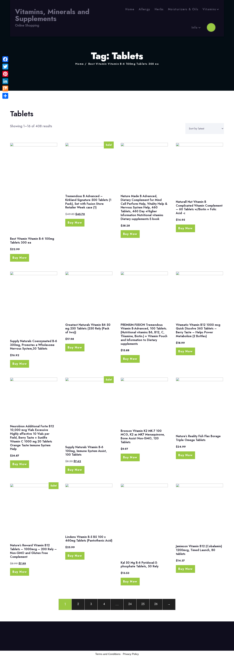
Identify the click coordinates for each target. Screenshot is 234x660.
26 (156, 604)
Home (129, 9)
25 (143, 604)
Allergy (144, 9)
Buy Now (19, 258)
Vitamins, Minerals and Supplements (52, 15)
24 (130, 604)
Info (195, 27)
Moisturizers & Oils (183, 9)
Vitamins (209, 9)
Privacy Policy (131, 654)
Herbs (159, 9)
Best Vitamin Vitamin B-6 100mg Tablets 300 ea (123, 64)
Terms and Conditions (107, 654)
